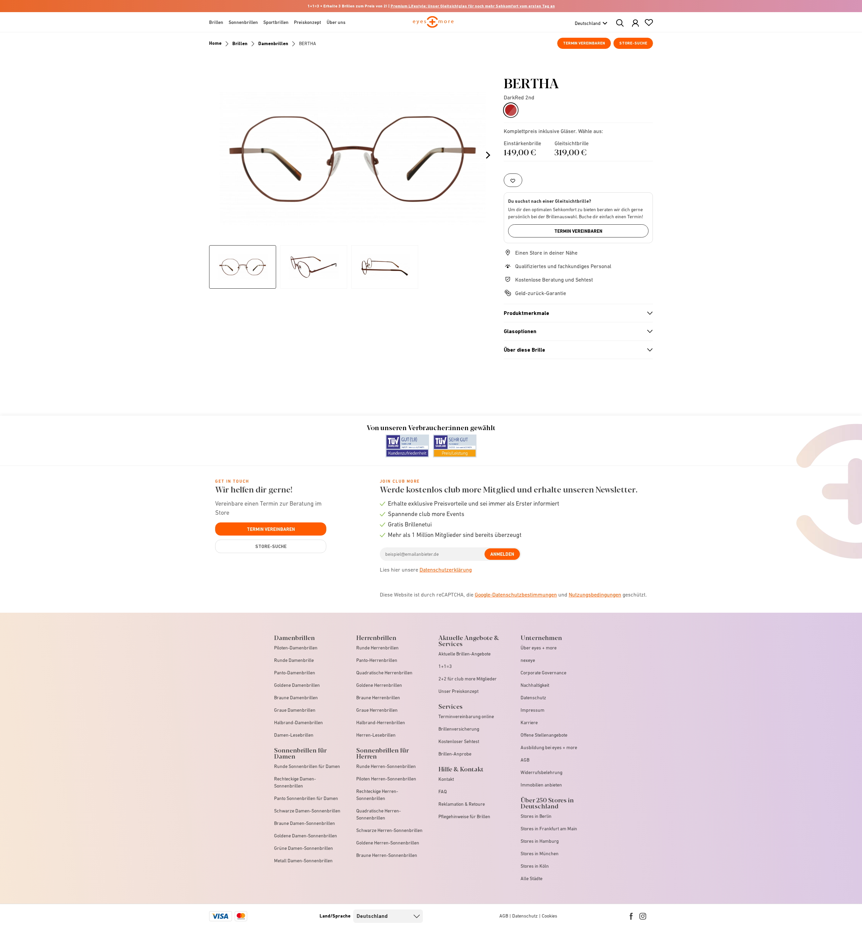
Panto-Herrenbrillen (376, 660)
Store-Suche (633, 43)
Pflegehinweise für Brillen (464, 816)
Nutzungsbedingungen (595, 594)
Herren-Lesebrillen (376, 735)
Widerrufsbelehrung (541, 772)
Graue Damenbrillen (295, 710)
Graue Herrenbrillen (377, 710)
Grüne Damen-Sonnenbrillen (303, 848)
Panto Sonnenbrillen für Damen (306, 798)
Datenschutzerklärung (446, 570)
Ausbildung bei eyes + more (549, 747)
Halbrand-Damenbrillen (298, 722)
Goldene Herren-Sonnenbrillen (387, 842)
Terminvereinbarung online (466, 716)
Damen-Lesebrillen (293, 735)
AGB (525, 760)
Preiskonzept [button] (307, 22)
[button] (635, 23)
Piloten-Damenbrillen (296, 647)
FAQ (442, 791)
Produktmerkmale (575, 313)
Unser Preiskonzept (458, 691)
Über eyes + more (539, 647)
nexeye (528, 660)
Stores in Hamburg (540, 841)
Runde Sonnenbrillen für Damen (307, 766)
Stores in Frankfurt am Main (549, 828)
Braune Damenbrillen (296, 697)
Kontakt (446, 779)
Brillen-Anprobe (454, 754)
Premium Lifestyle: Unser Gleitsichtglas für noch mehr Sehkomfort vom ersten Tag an (473, 6)
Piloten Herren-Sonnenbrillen (386, 778)
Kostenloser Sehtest (458, 741)
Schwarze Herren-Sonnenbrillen (389, 830)
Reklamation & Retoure (461, 804)
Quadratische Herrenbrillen (384, 672)
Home (215, 43)
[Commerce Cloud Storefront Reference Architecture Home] (433, 25)
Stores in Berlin (536, 816)
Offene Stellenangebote (544, 735)
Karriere (529, 722)
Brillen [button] (216, 22)
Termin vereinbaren (584, 43)
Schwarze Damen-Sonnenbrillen (307, 810)
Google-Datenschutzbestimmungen (516, 594)
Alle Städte (531, 878)
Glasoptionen (575, 331)
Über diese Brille (575, 350)
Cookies (549, 916)
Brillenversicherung (458, 729)
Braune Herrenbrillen (378, 697)
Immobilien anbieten (541, 785)
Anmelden (502, 554)
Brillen (239, 43)
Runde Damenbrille (294, 660)
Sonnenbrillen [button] (243, 22)
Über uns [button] (336, 22)
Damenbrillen (273, 43)
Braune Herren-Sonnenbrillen (386, 855)
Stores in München (540, 853)
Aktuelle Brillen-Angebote (464, 653)
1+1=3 (445, 666)
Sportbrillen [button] (276, 22)
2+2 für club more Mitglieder (467, 678)
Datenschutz (533, 697)
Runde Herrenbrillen (377, 647)
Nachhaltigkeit (535, 685)
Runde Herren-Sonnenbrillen (386, 766)
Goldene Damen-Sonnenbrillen (305, 835)
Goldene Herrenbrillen (379, 685)
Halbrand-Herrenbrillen (380, 722)
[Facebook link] (631, 916)
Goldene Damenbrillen (297, 685)
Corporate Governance (543, 672)
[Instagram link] (642, 916)
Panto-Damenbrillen (294, 672)
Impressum (532, 710)
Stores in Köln (535, 866)
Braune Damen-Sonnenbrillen (304, 823)
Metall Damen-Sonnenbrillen (303, 860)
